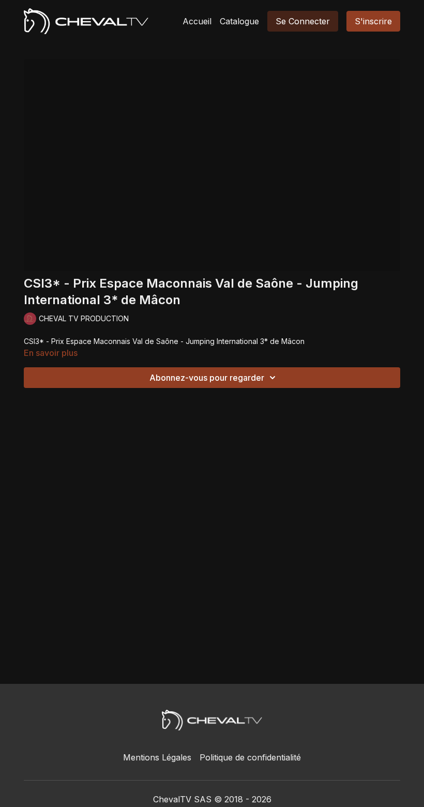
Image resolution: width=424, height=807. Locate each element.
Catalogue (239, 21)
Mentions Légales (157, 757)
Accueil (197, 21)
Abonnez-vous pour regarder (206, 377)
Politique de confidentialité (250, 757)
